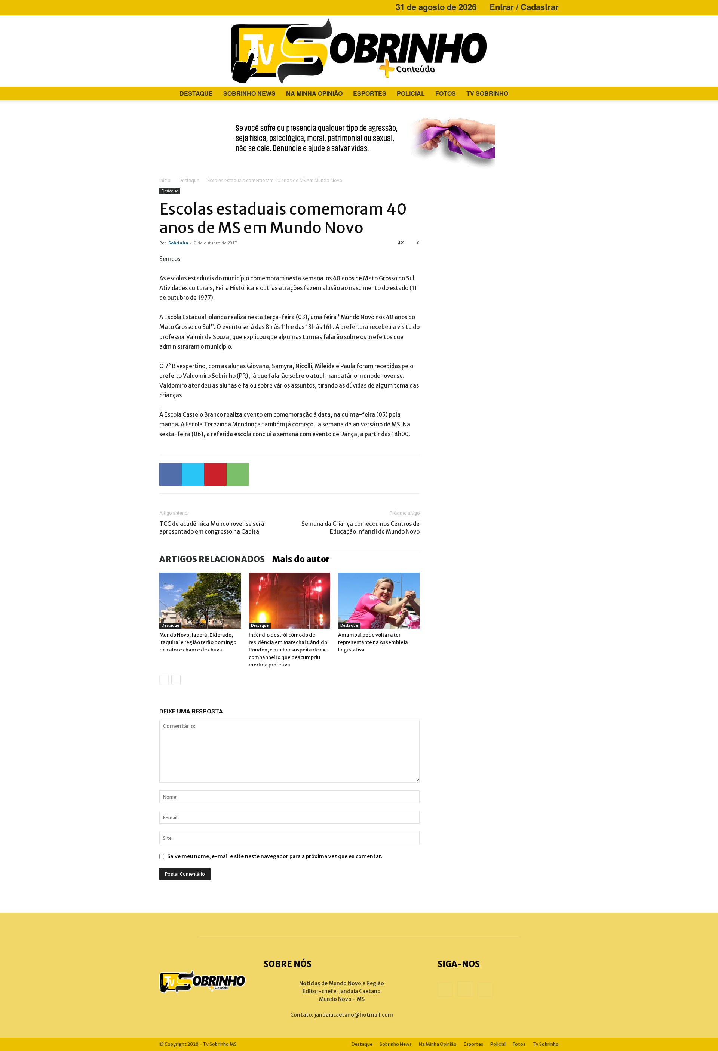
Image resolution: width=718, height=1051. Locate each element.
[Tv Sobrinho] (359, 51)
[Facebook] (165, 6)
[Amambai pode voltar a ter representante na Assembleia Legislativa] (379, 601)
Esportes (369, 93)
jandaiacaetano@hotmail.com (353, 1014)
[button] (550, 94)
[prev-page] (164, 679)
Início (165, 180)
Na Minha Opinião (314, 93)
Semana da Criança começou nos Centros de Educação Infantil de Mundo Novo (360, 527)
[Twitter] (193, 474)
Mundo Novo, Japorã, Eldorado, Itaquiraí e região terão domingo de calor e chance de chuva (197, 642)
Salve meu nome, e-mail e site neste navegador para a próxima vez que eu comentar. (275, 856)
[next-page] (176, 679)
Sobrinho (178, 243)
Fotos (445, 93)
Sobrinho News (249, 93)
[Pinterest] (215, 474)
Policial (411, 93)
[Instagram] (177, 6)
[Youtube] (189, 6)
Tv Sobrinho (487, 93)
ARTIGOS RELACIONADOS (212, 559)
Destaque (196, 93)
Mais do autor (301, 559)
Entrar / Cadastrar (524, 7)
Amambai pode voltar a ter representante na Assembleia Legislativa (373, 642)
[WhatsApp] (238, 474)
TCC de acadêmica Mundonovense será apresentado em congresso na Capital (211, 527)
